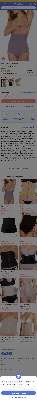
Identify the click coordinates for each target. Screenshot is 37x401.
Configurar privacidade (18, 398)
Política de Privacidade (7, 388)
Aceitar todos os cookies (19, 393)
